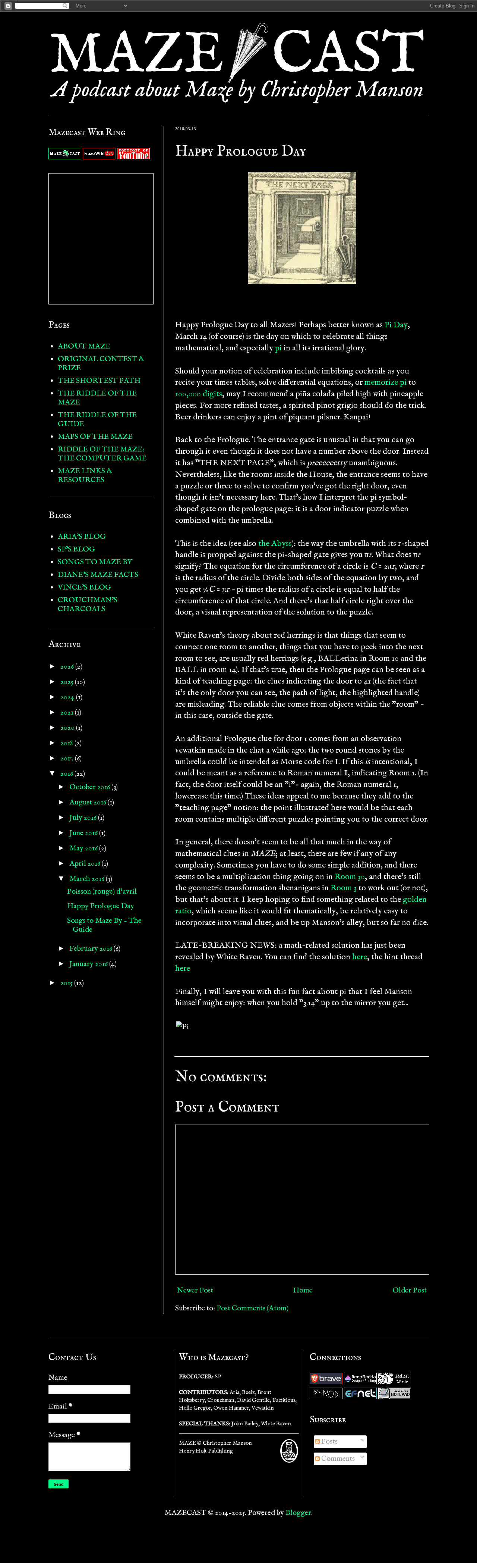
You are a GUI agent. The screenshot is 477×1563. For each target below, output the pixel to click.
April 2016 (85, 863)
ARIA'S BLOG (82, 536)
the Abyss (275, 543)
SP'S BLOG (76, 549)
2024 (68, 697)
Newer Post (195, 1290)
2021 (67, 712)
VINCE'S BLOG (84, 587)
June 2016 (84, 833)
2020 (68, 727)
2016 (67, 773)
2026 (67, 666)
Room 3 (344, 888)
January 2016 (89, 964)
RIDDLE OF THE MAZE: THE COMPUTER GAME (102, 454)
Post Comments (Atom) (252, 1308)
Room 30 (350, 877)
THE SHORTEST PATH (99, 380)
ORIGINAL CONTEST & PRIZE (101, 363)
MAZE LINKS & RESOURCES (85, 475)
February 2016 (91, 948)
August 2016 (88, 802)
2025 (67, 682)
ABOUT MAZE (84, 346)
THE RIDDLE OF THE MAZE (97, 398)
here (359, 957)
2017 (67, 758)
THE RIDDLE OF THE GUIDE (97, 419)
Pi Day (396, 325)
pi (278, 348)
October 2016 (90, 787)
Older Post (409, 1290)
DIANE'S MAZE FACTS (98, 574)
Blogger (298, 1512)
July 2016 (83, 817)
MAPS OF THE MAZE (95, 436)
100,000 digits (198, 394)
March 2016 (87, 879)
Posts (329, 1441)
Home (303, 1290)
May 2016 (84, 848)
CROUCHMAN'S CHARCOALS (87, 604)
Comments (337, 1458)
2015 (67, 983)
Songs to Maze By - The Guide (104, 925)
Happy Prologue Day (100, 906)
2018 (67, 743)
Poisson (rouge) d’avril (102, 891)
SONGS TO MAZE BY (95, 562)
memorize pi (385, 382)
